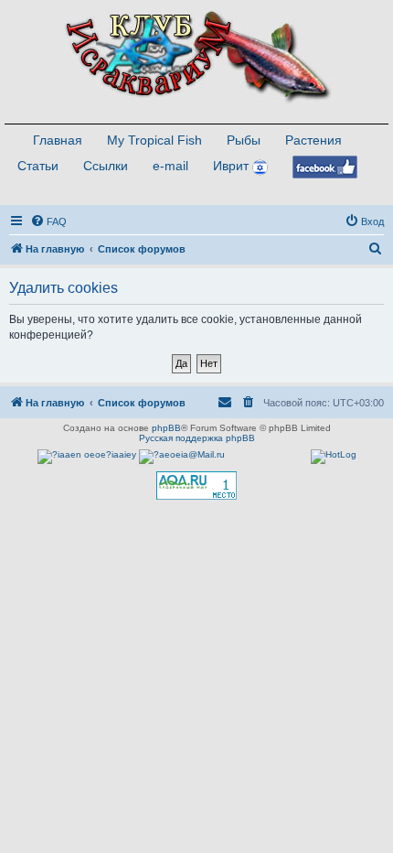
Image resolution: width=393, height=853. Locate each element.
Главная (57, 140)
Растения (313, 140)
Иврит (231, 165)
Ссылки (105, 165)
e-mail (170, 165)
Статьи (37, 165)
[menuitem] (48, 221)
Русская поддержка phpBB (197, 438)
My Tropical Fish (154, 140)
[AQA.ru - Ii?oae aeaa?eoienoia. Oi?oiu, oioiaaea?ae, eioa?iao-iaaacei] (196, 485)
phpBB (166, 428)
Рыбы (243, 140)
